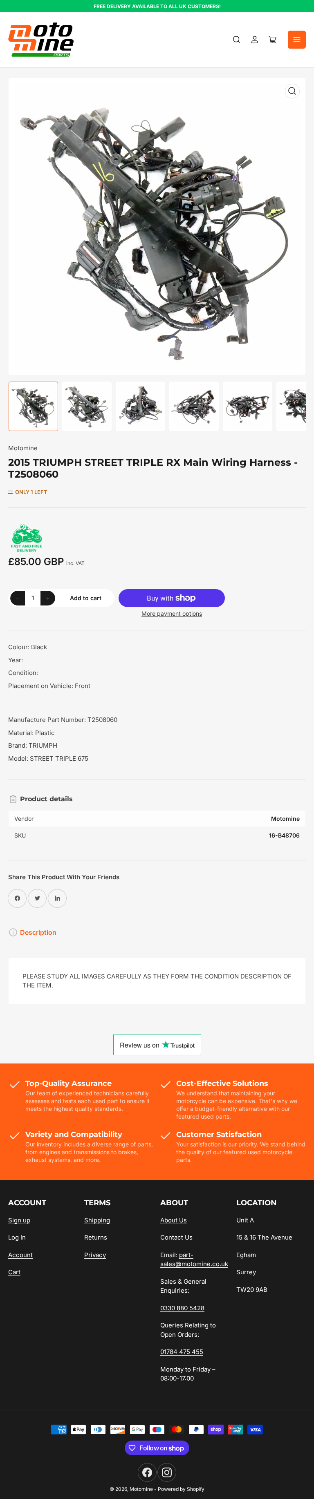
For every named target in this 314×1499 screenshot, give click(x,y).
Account (20, 1255)
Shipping (97, 1220)
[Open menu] (297, 40)
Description (38, 932)
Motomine (23, 448)
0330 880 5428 (182, 1308)
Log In (17, 1237)
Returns (95, 1237)
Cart (14, 1272)
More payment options (171, 613)
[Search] (237, 40)
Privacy (95, 1255)
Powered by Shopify (181, 1489)
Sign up (19, 1220)
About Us (173, 1220)
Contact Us (176, 1237)
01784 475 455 (181, 1352)
